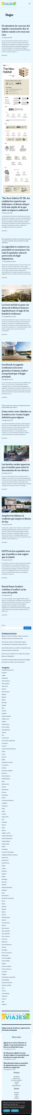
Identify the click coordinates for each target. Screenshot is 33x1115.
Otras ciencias (5, 928)
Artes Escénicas (6, 681)
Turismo (4, 991)
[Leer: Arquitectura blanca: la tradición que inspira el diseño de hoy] (16, 504)
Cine (3, 735)
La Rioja (4, 868)
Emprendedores (6, 776)
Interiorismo (5, 857)
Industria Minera (6, 841)
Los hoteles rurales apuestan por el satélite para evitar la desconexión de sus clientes (16, 467)
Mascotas (4, 882)
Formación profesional (7, 800)
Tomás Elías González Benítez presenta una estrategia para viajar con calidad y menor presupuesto (16, 660)
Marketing (4, 879)
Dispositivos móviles (7, 762)
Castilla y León (5, 719)
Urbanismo (4, 996)
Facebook (16, 1092)
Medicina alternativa (7, 887)
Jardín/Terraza (5, 863)
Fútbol (3, 808)
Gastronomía (5, 817)
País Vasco (4, 939)
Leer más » (5, 55)
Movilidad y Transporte (8, 898)
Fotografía (4, 803)
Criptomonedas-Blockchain (9, 749)
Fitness (4, 798)
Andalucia (4, 672)
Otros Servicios (6, 936)
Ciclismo (4, 732)
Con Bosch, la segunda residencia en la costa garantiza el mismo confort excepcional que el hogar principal (15, 370)
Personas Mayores (7, 944)
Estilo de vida (5, 784)
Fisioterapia (5, 795)
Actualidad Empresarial (8, 670)
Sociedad (4, 972)
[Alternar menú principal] (29, 3)
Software (4, 974)
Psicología (4, 950)
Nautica (4, 912)
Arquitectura (5, 678)
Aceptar (6, 1111)
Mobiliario (4, 890)
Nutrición (4, 920)
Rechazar (15, 1111)
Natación (4, 909)
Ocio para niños (6, 923)
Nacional (4, 906)
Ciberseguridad (6, 730)
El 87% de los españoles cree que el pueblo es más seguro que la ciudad (16, 554)
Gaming (4, 814)
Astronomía (5, 686)
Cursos (3, 754)
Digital (3, 759)
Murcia (3, 901)
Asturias (4, 689)
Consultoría (5, 743)
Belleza (4, 700)
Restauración (5, 955)
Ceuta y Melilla (5, 727)
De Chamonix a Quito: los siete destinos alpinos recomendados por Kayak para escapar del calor (14, 643)
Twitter (16, 1096)
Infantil (3, 846)
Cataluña (4, 721)
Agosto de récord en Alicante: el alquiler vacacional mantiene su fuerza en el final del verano (15, 637)
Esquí (3, 781)
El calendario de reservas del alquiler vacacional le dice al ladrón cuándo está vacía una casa (16, 30)
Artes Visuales (5, 683)
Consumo (4, 746)
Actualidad (16, 1076)
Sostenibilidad (5, 980)
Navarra (4, 914)
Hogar (3, 827)
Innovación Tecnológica (8, 852)
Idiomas (4, 830)
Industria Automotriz (7, 838)
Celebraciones (5, 724)
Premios (4, 947)
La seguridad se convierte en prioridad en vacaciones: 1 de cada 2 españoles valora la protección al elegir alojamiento (16, 253)
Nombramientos (6, 917)
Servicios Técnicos (6, 969)
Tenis (3, 988)
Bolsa (3, 708)
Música (3, 904)
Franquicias (5, 806)
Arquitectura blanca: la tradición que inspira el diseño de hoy (16, 518)
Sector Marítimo (6, 961)
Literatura (4, 871)
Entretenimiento (6, 779)
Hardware (4, 822)
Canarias (4, 711)
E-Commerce (5, 765)
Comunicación (5, 738)
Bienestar (4, 702)
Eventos (4, 787)
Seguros (4, 963)
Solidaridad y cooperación (8, 977)
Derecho (4, 757)
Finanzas (4, 792)
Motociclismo (5, 895)
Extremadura (5, 789)
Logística (4, 874)
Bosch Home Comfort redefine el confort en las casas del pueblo (14, 589)
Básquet (4, 697)
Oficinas (4, 925)
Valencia (4, 999)
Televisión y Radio (6, 985)
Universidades (5, 993)
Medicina (4, 885)
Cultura (3, 751)
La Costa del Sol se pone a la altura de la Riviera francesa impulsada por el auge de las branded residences (15, 309)
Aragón (3, 675)
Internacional (5, 860)
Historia (4, 825)
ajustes (22, 1107)
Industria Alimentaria (7, 836)
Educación (4, 773)
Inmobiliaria (5, 849)
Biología (4, 705)
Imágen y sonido (6, 833)
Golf (3, 819)
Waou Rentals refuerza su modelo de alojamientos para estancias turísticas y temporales (16, 649)
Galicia (3, 811)
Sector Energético (6, 958)
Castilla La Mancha (6, 716)
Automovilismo (6, 692)
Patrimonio (4, 942)
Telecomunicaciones (7, 982)
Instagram (16, 1098)
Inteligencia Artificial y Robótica (10, 855)
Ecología (4, 768)
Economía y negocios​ (7, 770)
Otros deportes (6, 933)
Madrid (3, 876)
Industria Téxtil (5, 844)
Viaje (3, 1001)
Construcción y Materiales (8, 740)
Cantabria (4, 713)
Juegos (3, 866)
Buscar (3, 625)
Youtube (16, 1094)
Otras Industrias (6, 931)
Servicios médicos (6, 966)
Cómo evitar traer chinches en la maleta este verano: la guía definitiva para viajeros (16, 414)
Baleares (4, 694)
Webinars (4, 1004)
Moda (3, 893)
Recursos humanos (7, 953)
